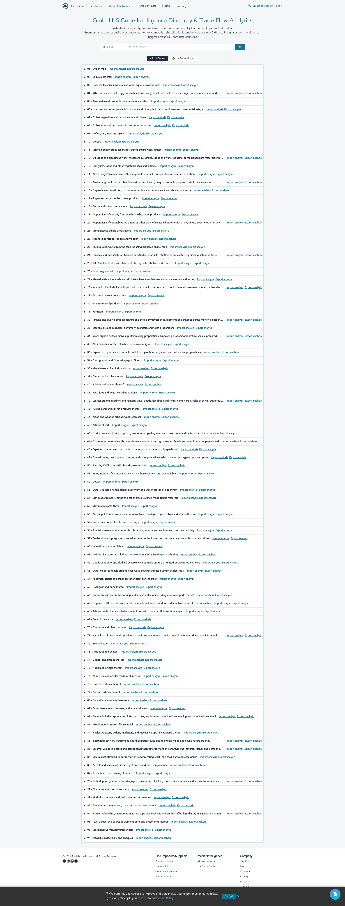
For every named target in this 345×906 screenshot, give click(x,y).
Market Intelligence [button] (120, 6)
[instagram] (76, 861)
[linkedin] (68, 861)
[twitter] (72, 861)
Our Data (245, 861)
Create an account (262, 6)
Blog (242, 866)
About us (245, 881)
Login (279, 6)
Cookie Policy (164, 898)
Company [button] (181, 6)
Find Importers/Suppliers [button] (85, 6)
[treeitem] (172, 69)
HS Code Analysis (208, 866)
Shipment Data (147, 6)
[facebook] (64, 861)
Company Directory (166, 871)
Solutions (245, 871)
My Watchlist (162, 866)
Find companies (164, 861)
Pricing (166, 6)
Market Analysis (206, 861)
